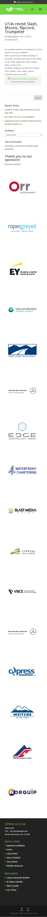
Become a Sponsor (13, 164)
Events (9, 849)
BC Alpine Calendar (15, 881)
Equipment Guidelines (16, 845)
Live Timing (11, 889)
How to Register (14, 857)
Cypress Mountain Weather (18, 877)
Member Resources (15, 865)
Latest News (12, 853)
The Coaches (12, 861)
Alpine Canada (13, 885)
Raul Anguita (12, 36)
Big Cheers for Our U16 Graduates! (19, 116)
